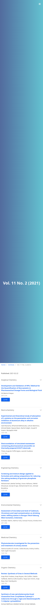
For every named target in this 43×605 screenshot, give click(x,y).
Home (3, 365)
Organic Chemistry (8, 567)
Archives (11, 365)
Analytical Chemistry (8, 380)
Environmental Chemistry (10, 505)
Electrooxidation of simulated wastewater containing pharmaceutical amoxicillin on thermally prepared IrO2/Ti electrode (18, 445)
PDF (6, 400)
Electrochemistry (7, 410)
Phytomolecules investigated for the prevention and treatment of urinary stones (20, 544)
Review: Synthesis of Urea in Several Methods (19, 573)
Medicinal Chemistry (9, 537)
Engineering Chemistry (9, 468)
